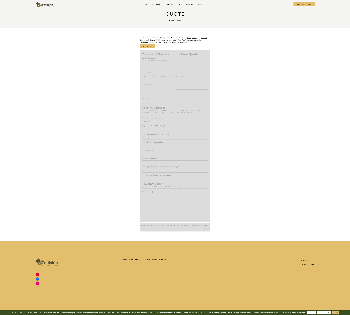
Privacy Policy (192, 38)
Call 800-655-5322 (304, 4)
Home (146, 4)
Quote (178, 21)
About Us (189, 4)
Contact (200, 4)
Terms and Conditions (307, 264)
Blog (179, 4)
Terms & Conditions (182, 42)
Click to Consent (147, 46)
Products (156, 4)
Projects (169, 4)
